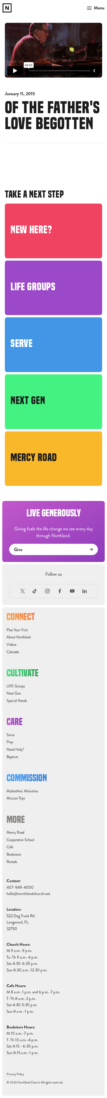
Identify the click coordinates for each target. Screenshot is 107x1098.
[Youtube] (72, 591)
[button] (94, 8)
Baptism (12, 757)
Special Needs (17, 700)
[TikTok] (35, 591)
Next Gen (14, 693)
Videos (12, 644)
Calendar (13, 652)
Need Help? (15, 749)
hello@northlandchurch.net (28, 893)
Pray (10, 742)
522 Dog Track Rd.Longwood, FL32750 (21, 922)
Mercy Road (15, 832)
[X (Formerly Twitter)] (22, 591)
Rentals (12, 861)
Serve (11, 735)
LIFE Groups (16, 686)
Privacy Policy (15, 1074)
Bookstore (14, 854)
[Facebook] (60, 591)
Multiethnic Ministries (22, 791)
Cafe (10, 847)
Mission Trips (16, 798)
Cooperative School (20, 840)
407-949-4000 (20, 887)
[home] (7, 8)
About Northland (19, 637)
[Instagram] (47, 591)
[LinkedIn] (84, 591)
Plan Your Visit (17, 630)
